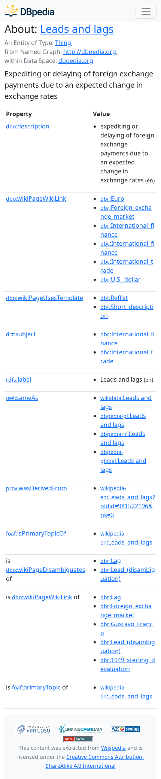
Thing (63, 43)
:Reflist (114, 298)
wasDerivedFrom (36, 488)
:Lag (110, 561)
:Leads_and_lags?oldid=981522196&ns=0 (127, 502)
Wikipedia (113, 747)
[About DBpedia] (29, 11)
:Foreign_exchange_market (126, 212)
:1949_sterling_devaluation (127, 664)
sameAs (22, 398)
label (18, 379)
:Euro (112, 198)
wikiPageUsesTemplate (44, 298)
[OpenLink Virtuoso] (33, 728)
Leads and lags (77, 29)
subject (21, 334)
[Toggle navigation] (146, 11)
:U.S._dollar (120, 279)
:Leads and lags (123, 420)
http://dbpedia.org (89, 52)
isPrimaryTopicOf (36, 533)
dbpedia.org (75, 61)
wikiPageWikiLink (36, 198)
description (27, 126)
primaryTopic (36, 687)
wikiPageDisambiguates (45, 570)
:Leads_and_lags (126, 538)
